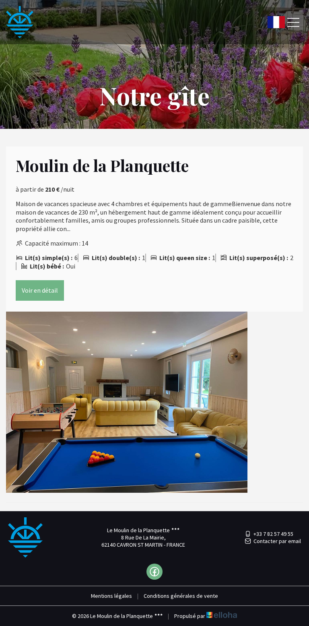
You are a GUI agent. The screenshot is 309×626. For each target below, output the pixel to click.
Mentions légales (111, 595)
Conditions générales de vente (181, 595)
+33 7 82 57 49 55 (273, 533)
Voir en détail (40, 290)
